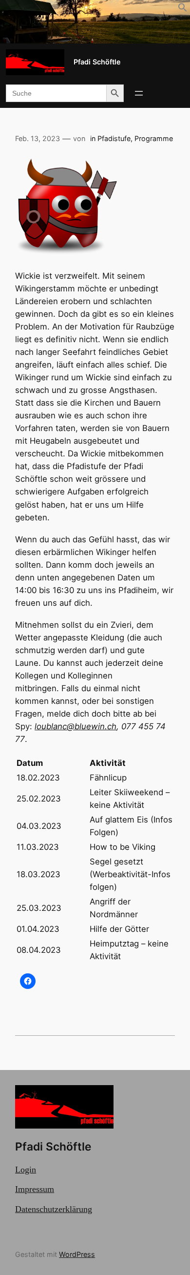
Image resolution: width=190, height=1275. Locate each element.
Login (25, 1169)
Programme (153, 138)
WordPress (77, 1254)
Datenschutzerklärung (53, 1209)
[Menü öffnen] (139, 93)
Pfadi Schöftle (97, 62)
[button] (183, 9)
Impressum (34, 1189)
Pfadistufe (114, 138)
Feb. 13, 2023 (37, 138)
